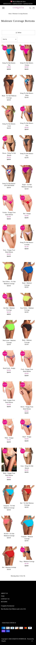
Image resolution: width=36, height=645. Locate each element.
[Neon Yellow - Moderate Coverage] (27, 299)
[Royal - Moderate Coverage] (27, 271)
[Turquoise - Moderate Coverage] (27, 525)
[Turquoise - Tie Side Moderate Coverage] (9, 494)
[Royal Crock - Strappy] (9, 358)
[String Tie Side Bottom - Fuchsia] (27, 53)
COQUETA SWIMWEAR (19, 639)
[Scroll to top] (32, 641)
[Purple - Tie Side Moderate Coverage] (27, 174)
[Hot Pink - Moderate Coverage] (9, 299)
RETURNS (4, 601)
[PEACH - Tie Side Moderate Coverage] (9, 524)
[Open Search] (30, 8)
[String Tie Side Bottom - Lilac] (27, 113)
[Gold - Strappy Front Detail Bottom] (9, 390)
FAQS (2, 596)
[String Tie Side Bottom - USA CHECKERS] (9, 173)
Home (10, 13)
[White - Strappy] (9, 427)
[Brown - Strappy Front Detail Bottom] (27, 393)
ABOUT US (4, 593)
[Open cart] (34, 8)
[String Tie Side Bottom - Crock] (9, 114)
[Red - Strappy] (27, 203)
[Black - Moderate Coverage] (27, 329)
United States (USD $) (8, 622)
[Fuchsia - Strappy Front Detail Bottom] (9, 203)
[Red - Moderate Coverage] (9, 556)
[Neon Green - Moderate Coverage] (9, 329)
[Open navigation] (5, 7)
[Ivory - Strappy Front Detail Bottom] (9, 236)
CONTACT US (5, 599)
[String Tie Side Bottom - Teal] (9, 53)
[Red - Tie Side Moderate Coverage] (27, 493)
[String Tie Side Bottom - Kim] (27, 143)
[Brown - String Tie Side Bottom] (9, 143)
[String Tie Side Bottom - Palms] (27, 83)
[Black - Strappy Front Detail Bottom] (9, 459)
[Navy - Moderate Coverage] (27, 553)
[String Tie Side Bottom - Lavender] (27, 232)
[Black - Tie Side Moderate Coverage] (9, 84)
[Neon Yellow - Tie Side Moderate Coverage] (9, 271)
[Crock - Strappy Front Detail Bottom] (27, 359)
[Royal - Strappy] (27, 427)
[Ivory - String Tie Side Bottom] (27, 456)
